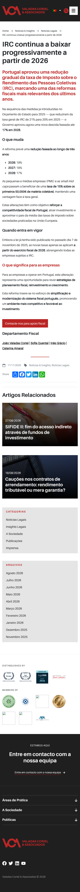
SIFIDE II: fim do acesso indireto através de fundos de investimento (38, 432)
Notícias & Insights (39, 365)
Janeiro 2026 (14, 622)
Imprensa (12, 548)
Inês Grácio (58, 343)
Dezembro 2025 (16, 630)
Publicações (14, 541)
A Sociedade (14, 534)
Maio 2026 (13, 594)
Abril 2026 (13, 601)
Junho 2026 (14, 587)
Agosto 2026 (14, 573)
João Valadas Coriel (15, 343)
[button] (73, 11)
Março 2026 (14, 608)
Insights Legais (16, 527)
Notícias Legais (60, 365)
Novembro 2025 (17, 637)
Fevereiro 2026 (16, 615)
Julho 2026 (13, 580)
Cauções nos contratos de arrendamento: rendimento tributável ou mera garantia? (35, 484)
